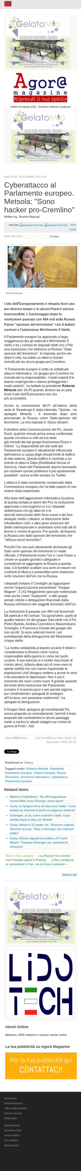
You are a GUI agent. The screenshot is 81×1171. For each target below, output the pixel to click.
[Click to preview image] (42, 266)
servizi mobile (12, 1135)
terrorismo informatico (35, 777)
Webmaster (10, 1118)
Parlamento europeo (18, 781)
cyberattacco (59, 777)
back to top (69, 874)
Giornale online (13, 1130)
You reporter (11, 1140)
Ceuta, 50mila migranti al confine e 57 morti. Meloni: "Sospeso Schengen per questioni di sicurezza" (39, 842)
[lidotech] (41, 983)
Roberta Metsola (37, 768)
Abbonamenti (11, 1125)
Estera (29, 762)
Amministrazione (13, 1103)
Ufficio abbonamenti (15, 1108)
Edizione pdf (11, 1145)
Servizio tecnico (13, 1113)
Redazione (10, 1098)
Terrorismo (12, 777)
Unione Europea (44, 772)
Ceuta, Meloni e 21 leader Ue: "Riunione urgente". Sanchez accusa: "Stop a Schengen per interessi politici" (43, 829)
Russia (61, 772)
